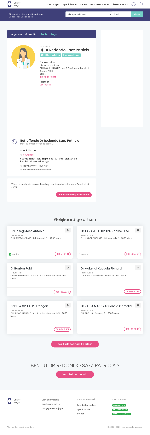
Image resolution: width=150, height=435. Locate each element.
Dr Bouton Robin (22, 268)
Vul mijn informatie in (75, 374)
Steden (83, 4)
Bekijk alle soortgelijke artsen (75, 344)
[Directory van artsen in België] (19, 3)
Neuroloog (36, 14)
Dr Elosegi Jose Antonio (27, 231)
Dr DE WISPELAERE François (29, 306)
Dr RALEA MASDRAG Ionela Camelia (106, 306)
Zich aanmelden (50, 399)
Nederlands (121, 4)
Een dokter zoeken (99, 4)
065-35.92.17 (132, 291)
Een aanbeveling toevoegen (74, 194)
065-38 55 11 (62, 329)
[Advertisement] (51, 109)
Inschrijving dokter (51, 404)
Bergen (25, 14)
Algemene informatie (23, 34)
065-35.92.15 (62, 291)
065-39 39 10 (132, 329)
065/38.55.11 (45, 84)
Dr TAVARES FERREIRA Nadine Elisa (105, 231)
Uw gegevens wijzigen (53, 408)
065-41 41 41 (132, 254)
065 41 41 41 (63, 254)
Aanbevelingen (49, 34)
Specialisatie (69, 4)
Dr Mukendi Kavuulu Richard (101, 268)
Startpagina (53, 4)
